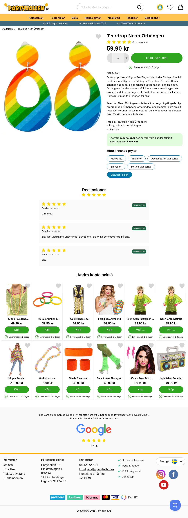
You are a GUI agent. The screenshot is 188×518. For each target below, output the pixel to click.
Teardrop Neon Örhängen (30, 28)
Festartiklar (57, 17)
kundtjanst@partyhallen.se (94, 469)
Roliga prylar (93, 17)
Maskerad (114, 17)
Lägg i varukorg (157, 57)
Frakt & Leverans (14, 473)
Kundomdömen (13, 478)
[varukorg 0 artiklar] (180, 7)
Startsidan (7, 28)
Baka (75, 17)
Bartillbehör (152, 17)
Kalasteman (36, 17)
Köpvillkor (9, 469)
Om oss (8, 464)
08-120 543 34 (88, 464)
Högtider (132, 17)
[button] (160, 7)
